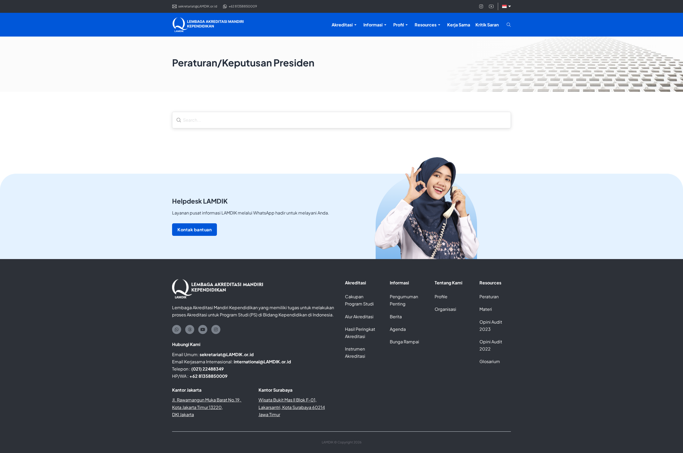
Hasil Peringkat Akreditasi (360, 332)
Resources (490, 282)
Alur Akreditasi (359, 316)
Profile (441, 296)
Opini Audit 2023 (490, 325)
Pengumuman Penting (404, 300)
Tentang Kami (448, 282)
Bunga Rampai (404, 341)
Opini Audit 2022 (490, 345)
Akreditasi (355, 282)
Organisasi (445, 309)
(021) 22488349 (207, 369)
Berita (396, 316)
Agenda (398, 329)
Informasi (399, 282)
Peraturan (489, 296)
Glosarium (489, 361)
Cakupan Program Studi (359, 300)
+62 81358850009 (208, 376)
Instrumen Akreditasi (355, 352)
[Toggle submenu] (355, 24)
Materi (485, 309)
